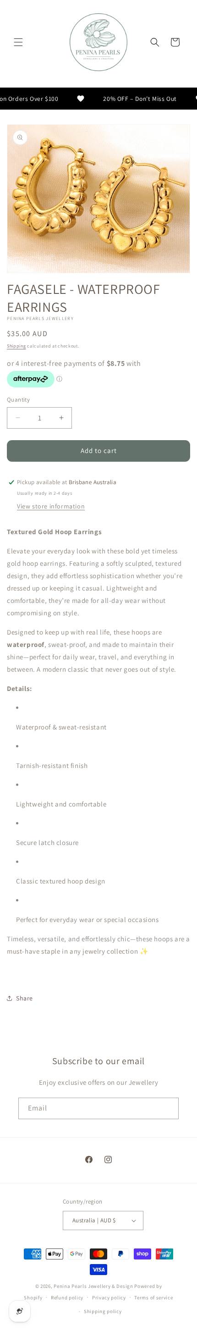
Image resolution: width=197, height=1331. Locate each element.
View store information (51, 506)
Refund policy (67, 1297)
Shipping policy (103, 1311)
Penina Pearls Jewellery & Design (93, 1286)
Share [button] (24, 998)
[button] (18, 42)
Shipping (16, 346)
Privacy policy (109, 1297)
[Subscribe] (168, 1108)
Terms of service (153, 1297)
